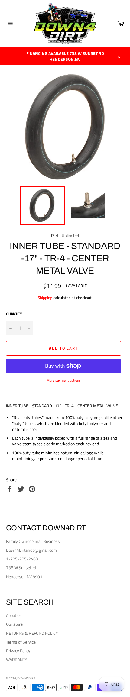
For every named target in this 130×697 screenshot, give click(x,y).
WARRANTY (16, 659)
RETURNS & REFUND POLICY (32, 633)
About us (13, 615)
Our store (14, 624)
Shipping (45, 298)
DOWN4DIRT (26, 678)
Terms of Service (21, 642)
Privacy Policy (18, 650)
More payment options (64, 380)
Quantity (14, 314)
